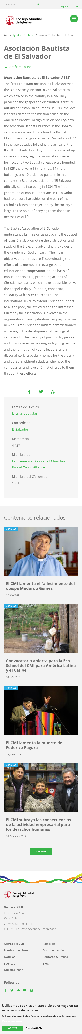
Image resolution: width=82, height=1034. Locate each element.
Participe (49, 944)
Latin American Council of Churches (38, 461)
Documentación (53, 950)
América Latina (20, 67)
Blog (46, 963)
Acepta (12, 1028)
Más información (12, 1021)
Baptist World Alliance (28, 467)
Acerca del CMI (14, 944)
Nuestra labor (13, 970)
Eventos (9, 963)
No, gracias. (34, 1028)
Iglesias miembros (23, 35)
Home (5, 35)
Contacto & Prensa (55, 957)
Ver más (41, 851)
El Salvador (20, 429)
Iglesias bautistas (25, 413)
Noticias (9, 957)
